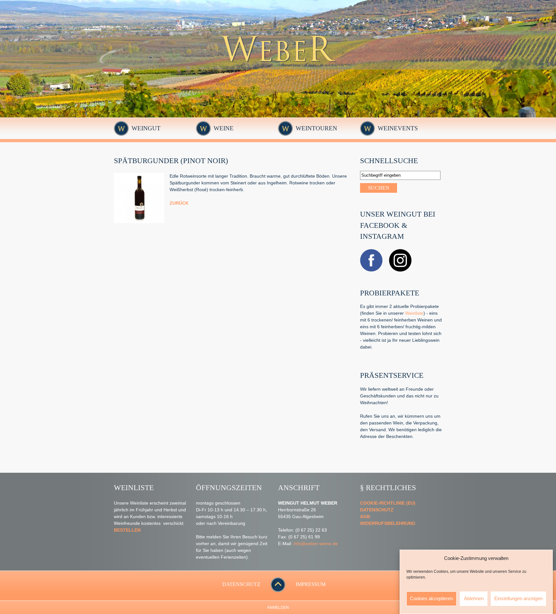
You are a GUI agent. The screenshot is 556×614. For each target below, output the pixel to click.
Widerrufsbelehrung (387, 523)
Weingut (146, 128)
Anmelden (278, 607)
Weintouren (316, 128)
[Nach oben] (278, 590)
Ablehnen (474, 598)
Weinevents (398, 128)
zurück (179, 203)
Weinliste (414, 313)
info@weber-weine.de (315, 543)
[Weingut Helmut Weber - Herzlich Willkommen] (278, 67)
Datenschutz (377, 509)
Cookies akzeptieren (431, 598)
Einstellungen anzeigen (518, 598)
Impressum (311, 584)
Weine (224, 128)
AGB (365, 516)
